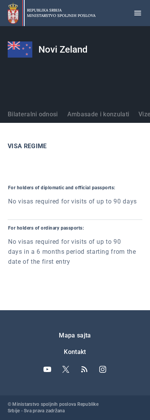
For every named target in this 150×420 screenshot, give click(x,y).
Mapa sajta (75, 335)
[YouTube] (47, 369)
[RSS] (84, 369)
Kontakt (75, 352)
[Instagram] (102, 369)
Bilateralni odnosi (33, 114)
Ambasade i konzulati (98, 114)
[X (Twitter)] (65, 369)
